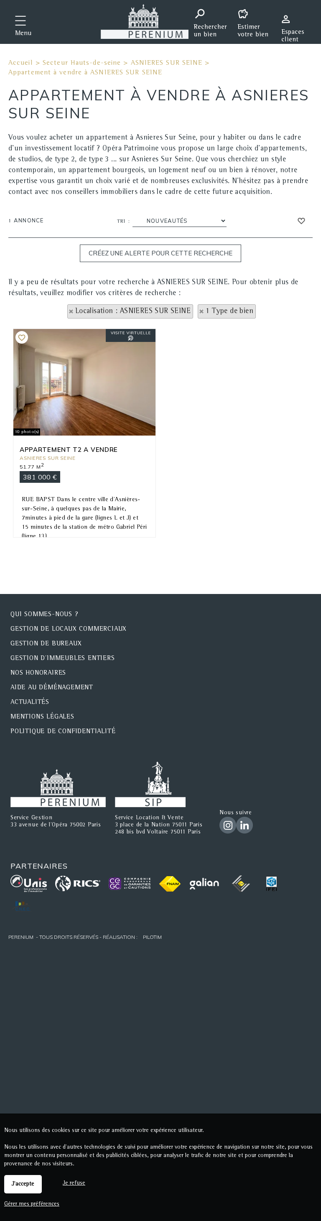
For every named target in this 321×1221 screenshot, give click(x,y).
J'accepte (23, 1184)
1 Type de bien (230, 311)
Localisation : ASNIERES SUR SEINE (133, 311)
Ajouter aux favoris (21, 337)
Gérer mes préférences (31, 1204)
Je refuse (74, 1183)
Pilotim (152, 937)
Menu (23, 34)
